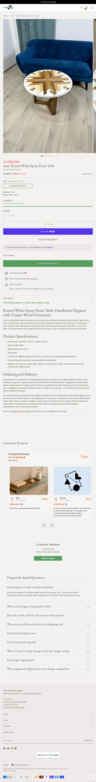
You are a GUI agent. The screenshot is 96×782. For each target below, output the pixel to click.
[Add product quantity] (5, 215)
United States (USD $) (21, 765)
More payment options (48, 239)
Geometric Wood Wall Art (20, 411)
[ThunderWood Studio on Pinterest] (8, 748)
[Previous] (24, 2)
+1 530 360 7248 (19, 702)
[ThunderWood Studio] (8, 7)
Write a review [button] (48, 558)
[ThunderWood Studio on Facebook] (4, 748)
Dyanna (60, 498)
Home (5, 16)
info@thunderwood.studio (14, 707)
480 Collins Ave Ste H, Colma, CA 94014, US (22, 693)
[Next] (71, 2)
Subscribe (88, 740)
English (5, 765)
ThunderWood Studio (22, 769)
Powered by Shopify (9, 771)
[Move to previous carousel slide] (85, 428)
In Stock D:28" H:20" (17, 186)
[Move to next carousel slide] (91, 428)
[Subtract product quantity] (12, 215)
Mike (15, 498)
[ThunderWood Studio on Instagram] (12, 748)
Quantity (6, 211)
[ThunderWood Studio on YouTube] (15, 748)
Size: (14, 181)
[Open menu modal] (91, 7)
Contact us (34, 279)
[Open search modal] (81, 7)
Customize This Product (48, 263)
